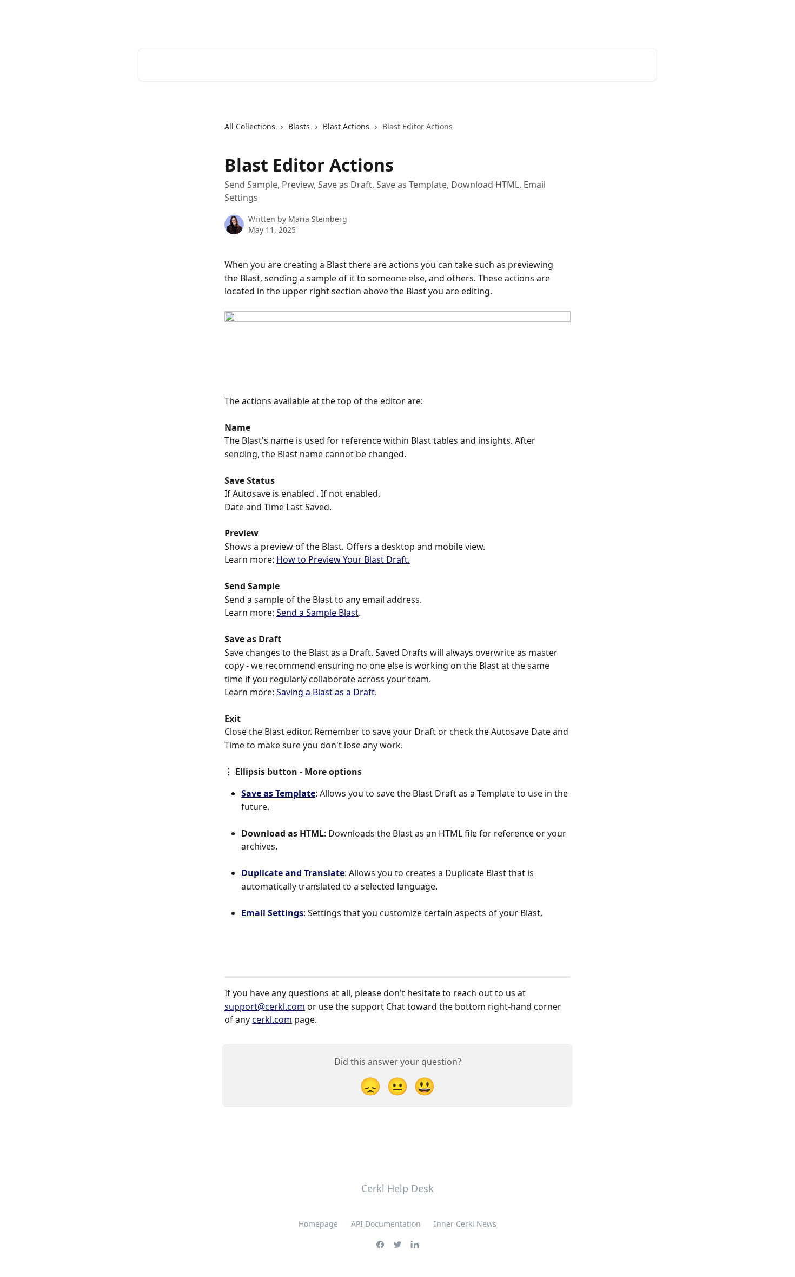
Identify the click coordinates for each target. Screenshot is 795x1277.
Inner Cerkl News (465, 1224)
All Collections (249, 126)
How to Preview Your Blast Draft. (343, 559)
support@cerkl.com (264, 1006)
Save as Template (278, 793)
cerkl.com (272, 1019)
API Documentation (386, 1224)
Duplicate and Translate (293, 873)
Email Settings (272, 913)
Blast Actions (346, 126)
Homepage (318, 1224)
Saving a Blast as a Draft (325, 692)
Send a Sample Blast (317, 612)
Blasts (299, 126)
